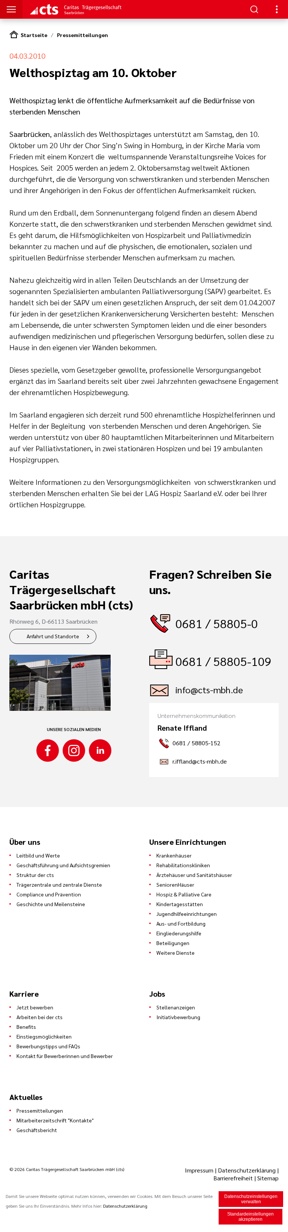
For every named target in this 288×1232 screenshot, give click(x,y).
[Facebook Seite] (47, 750)
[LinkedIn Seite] (100, 750)
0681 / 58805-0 (217, 623)
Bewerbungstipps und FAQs (48, 1046)
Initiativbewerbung (178, 1017)
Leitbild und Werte (38, 855)
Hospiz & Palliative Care (184, 894)
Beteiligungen (172, 942)
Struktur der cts (35, 874)
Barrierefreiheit (233, 1178)
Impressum (200, 1170)
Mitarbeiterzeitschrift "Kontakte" (55, 1120)
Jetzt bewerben (34, 1007)
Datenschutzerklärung (247, 1170)
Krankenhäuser (174, 855)
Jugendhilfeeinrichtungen (186, 913)
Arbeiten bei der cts (39, 1017)
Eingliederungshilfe (178, 933)
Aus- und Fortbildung (181, 923)
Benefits (26, 1026)
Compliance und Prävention (48, 894)
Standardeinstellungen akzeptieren (250, 1216)
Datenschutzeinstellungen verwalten (251, 1199)
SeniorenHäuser (175, 884)
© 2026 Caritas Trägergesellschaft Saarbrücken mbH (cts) (66, 1169)
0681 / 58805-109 (224, 661)
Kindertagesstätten (179, 904)
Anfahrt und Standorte (53, 636)
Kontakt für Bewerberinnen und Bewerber (64, 1055)
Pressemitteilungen (82, 34)
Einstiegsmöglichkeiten (44, 1036)
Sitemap (268, 1178)
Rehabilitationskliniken (183, 865)
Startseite (34, 34)
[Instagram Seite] (74, 750)
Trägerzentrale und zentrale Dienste (59, 884)
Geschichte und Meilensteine (50, 904)
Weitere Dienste (175, 952)
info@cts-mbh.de (209, 690)
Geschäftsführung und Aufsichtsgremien (63, 865)
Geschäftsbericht (36, 1129)
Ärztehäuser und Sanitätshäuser (194, 874)
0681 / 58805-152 (196, 743)
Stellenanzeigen (175, 1007)
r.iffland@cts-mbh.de (199, 761)
